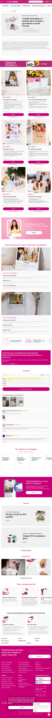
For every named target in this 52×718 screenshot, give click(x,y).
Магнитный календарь (9, 196)
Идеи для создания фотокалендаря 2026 (9, 573)
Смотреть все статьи (26, 577)
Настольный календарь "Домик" (37, 99)
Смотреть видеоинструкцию (26, 451)
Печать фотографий (15, 5)
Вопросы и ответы (6, 679)
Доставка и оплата (6, 681)
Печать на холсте (6, 668)
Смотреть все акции (26, 550)
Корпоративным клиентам (8, 685)
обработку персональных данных (26, 700)
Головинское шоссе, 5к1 (24, 685)
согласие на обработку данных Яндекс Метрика (22, 701)
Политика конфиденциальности (25, 713)
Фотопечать (4, 638)
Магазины (37, 638)
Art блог (20, 638)
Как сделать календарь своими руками (38, 573)
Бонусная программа (7, 677)
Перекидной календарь (10, 99)
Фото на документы (23, 662)
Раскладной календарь (35, 149)
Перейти (34, 232)
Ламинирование (22, 640)
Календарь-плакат (8, 149)
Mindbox (10, 703)
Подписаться (39, 656)
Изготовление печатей (24, 666)
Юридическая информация (43, 668)
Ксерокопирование (23, 664)
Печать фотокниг (6, 664)
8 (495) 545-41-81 (23, 683)
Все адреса (21, 686)
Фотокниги (5, 5)
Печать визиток (5, 640)
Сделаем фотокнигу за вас (38, 5)
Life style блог (22, 679)
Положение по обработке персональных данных (29, 711)
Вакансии (29, 643)
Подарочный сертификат (8, 672)
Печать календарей (6, 670)
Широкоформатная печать (25, 670)
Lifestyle (37, 640)
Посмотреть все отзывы (26, 389)
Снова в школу (26, 5)
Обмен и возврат (6, 687)
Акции (37, 662)
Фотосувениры (5, 643)
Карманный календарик (35, 196)
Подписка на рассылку (7, 683)
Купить (13, 114)
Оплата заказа (39, 670)
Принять (22, 707)
